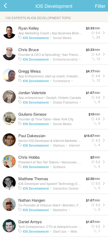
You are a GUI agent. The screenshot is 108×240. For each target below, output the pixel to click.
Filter (100, 5)
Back (10, 6)
